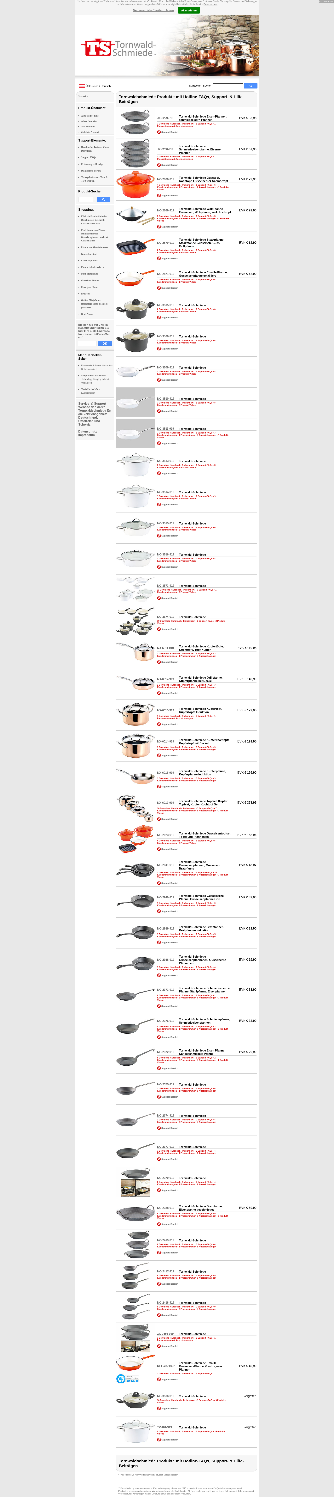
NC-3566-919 (165, 1396)
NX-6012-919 (165, 679)
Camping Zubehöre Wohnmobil (96, 379)
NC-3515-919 (165, 523)
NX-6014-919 (165, 741)
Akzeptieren (189, 10)
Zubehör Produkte (90, 132)
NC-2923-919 (165, 835)
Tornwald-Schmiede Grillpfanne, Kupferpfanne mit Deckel (200, 679)
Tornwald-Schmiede (192, 305)
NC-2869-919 (165, 210)
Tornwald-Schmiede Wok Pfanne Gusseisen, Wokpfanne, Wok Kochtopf (205, 210)
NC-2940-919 (165, 897)
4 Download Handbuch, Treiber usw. (175, 185)
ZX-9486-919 (165, 1333)
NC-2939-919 (165, 928)
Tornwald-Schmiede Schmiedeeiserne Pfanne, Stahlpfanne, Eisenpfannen (204, 989)
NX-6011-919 (165, 648)
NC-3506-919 (165, 336)
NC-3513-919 (165, 461)
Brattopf (85, 293)
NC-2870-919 (165, 242)
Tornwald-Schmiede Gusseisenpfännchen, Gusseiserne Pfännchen (202, 960)
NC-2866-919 (165, 179)
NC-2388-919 (165, 1207)
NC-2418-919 (165, 1302)
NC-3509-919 (165, 367)
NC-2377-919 (165, 1146)
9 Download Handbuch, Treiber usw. (175, 1307)
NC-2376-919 (165, 1020)
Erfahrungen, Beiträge (92, 164)
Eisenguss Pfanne (90, 287)
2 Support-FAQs (204, 340)
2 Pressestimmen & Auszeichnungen (197, 998)
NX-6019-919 (165, 802)
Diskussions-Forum (91, 170)
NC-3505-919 (165, 305)
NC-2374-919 (165, 1115)
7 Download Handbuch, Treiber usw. (175, 872)
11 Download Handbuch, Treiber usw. (176, 590)
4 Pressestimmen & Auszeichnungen (197, 905)
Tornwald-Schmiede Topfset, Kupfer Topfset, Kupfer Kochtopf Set (203, 802)
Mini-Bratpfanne (89, 273)
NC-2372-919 (165, 1052)
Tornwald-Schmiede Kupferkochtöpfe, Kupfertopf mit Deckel (204, 741)
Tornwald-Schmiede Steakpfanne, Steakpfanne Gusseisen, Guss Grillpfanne (201, 243)
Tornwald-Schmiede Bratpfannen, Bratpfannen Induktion (201, 928)
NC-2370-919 (165, 1177)
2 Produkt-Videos (187, 374)
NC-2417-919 (165, 1271)
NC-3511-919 (165, 428)
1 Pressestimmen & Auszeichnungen (186, 125)
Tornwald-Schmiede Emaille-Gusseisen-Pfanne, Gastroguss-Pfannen (200, 1366)
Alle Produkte (88, 126)
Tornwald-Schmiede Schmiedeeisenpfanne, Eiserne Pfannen (200, 149)
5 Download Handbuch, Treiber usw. (175, 1058)
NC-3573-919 (165, 585)
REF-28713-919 (167, 1366)
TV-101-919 (164, 1427)
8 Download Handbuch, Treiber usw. (175, 1244)
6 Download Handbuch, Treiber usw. (175, 840)
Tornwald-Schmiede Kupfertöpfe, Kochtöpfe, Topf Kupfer (201, 648)
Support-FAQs (88, 157)
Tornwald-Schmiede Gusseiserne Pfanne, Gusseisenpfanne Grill (201, 897)
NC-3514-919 (165, 492)
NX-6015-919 (165, 772)
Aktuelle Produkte (90, 115)
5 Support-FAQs (205, 590)
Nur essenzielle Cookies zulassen (153, 10)
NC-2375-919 (165, 1084)
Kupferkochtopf (89, 254)
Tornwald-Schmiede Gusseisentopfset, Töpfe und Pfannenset (205, 835)
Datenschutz (210, 4)
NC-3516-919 (165, 554)
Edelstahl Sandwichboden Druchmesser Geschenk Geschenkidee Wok (94, 220)
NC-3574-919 (165, 616)
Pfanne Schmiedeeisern (92, 267)
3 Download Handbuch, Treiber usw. (175, 124)
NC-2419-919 (165, 1240)
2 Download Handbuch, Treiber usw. (175, 250)
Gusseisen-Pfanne (90, 280)
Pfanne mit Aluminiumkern (94, 247)
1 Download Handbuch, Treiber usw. (175, 653)
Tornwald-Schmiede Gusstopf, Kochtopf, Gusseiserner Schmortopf (203, 179)
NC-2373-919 (165, 989)
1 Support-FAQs (204, 124)
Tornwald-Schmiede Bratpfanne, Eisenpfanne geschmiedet (200, 1208)
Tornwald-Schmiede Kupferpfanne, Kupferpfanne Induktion (202, 772)
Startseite (195, 85)
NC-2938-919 (165, 959)
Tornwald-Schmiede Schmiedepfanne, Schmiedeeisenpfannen (204, 1021)
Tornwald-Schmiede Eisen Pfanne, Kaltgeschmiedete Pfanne (202, 1052)
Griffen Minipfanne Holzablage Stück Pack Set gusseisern (94, 304)
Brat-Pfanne (87, 314)
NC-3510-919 (165, 398)
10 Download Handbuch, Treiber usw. (176, 621)
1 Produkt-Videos (187, 252)
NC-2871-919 (165, 274)
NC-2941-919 (165, 865)
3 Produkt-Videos (187, 592)
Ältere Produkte (89, 121)
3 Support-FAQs (205, 621)
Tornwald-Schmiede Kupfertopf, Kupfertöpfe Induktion (200, 710)
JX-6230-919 (165, 149)
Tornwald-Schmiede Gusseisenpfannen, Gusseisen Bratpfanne (199, 865)
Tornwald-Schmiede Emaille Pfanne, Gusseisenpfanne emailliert (203, 274)
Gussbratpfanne (89, 260)
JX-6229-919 (165, 118)
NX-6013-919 (165, 710)
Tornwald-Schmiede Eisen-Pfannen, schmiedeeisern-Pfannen (203, 118)
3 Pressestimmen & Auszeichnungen (197, 218)
